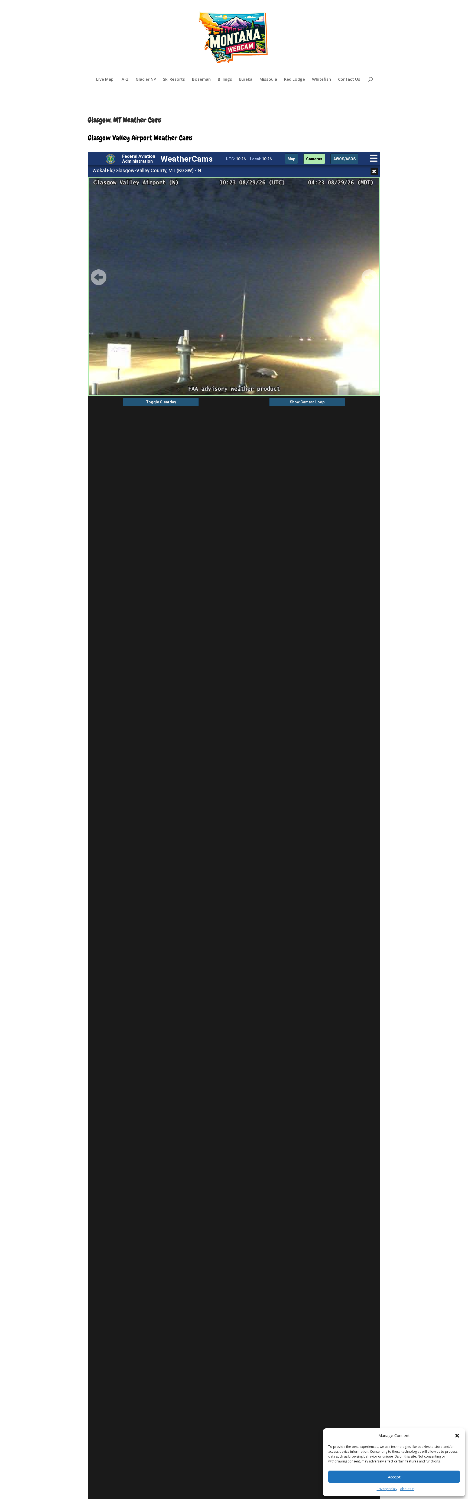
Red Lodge (294, 79)
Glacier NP (146, 79)
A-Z (125, 79)
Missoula (268, 79)
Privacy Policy (387, 1489)
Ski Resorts (174, 79)
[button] (457, 1435)
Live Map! (105, 79)
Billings (225, 79)
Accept (394, 1477)
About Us (407, 1489)
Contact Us (349, 79)
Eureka (245, 79)
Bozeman (201, 79)
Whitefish (321, 79)
